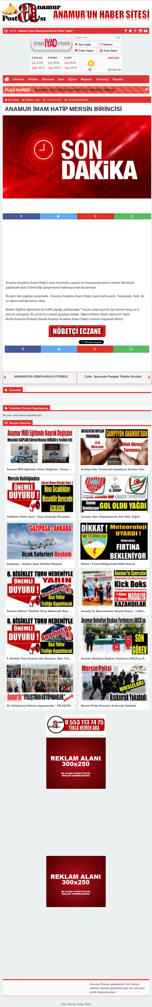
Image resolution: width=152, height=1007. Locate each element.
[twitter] (130, 30)
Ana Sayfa (84, 44)
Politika (33, 79)
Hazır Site (66, 1004)
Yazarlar (117, 79)
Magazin (86, 79)
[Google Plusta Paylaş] (95, 216)
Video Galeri (86, 50)
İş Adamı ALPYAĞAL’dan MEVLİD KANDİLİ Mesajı (75, 90)
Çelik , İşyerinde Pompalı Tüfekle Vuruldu (113, 376)
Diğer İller (115, 69)
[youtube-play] (146, 30)
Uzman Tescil (83, 1004)
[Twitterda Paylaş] (58, 216)
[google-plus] (135, 30)
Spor (61, 79)
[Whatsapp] (132, 216)
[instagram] (140, 30)
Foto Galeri (110, 50)
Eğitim (72, 79)
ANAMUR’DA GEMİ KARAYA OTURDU (41, 376)
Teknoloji (102, 79)
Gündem (18, 79)
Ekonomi (48, 79)
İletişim (108, 44)
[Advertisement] (77, 205)
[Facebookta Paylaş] (21, 216)
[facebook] (126, 30)
